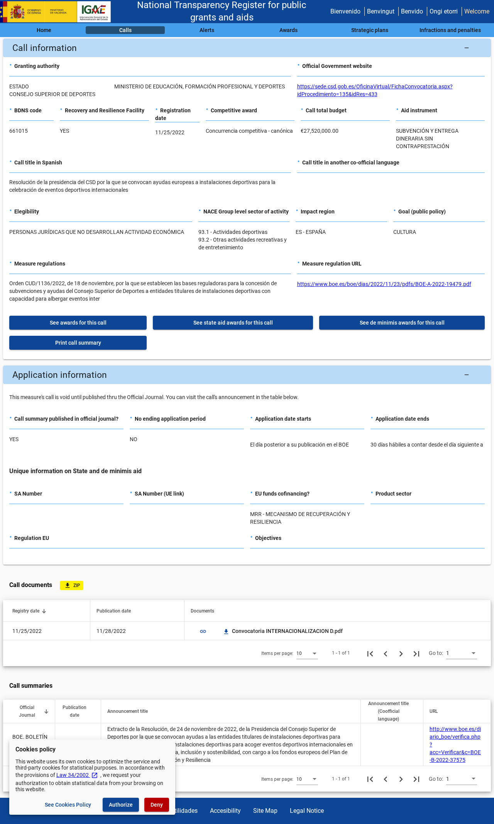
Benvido (412, 11)
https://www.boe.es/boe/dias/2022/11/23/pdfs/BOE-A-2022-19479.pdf (384, 284)
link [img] (203, 631)
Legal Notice (307, 810)
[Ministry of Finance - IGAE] (59, 11)
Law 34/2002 (77, 775)
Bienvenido (345, 11)
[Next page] (401, 653)
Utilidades (184, 810)
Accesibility (225, 810)
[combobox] (307, 653)
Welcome (476, 11)
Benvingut (380, 11)
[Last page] (416, 653)
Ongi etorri (444, 11)
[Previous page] (385, 653)
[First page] (370, 653)
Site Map (265, 810)
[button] (247, 48)
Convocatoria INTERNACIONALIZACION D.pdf (283, 631)
